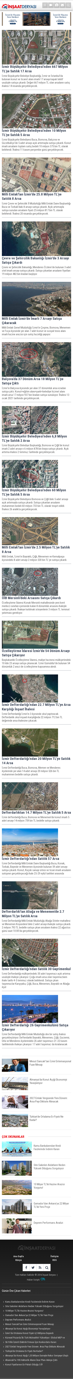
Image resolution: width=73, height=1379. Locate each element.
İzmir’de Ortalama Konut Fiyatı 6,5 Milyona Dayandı (29, 1333)
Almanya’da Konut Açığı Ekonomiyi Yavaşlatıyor (27, 1328)
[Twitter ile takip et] (33, 1267)
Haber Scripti (33, 1279)
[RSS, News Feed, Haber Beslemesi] (39, 1267)
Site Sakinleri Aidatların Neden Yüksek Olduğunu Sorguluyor (34, 1306)
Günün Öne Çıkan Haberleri (16, 1290)
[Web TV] (51, 5)
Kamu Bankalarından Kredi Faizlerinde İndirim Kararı (30, 1301)
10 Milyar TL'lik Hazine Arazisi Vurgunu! (24, 1310)
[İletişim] (62, 5)
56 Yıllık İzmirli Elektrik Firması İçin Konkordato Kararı (30, 1342)
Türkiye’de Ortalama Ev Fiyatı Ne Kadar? (24, 1351)
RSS (54, 1260)
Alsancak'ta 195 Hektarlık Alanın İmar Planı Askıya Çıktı (31, 1360)
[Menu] (45, 5)
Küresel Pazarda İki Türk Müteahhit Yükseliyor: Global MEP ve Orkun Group (33, 1338)
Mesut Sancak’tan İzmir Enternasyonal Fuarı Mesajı (29, 1324)
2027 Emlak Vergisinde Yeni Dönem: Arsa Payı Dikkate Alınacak (35, 1346)
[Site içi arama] (68, 5)
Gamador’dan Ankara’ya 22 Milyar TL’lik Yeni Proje (29, 1315)
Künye (18, 1260)
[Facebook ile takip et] (26, 1267)
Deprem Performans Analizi (18, 1319)
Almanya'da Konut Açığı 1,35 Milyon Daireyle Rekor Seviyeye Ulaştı (36, 1355)
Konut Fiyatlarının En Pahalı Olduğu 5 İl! (24, 1364)
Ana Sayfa (18, 1256)
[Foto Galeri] (57, 5)
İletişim (55, 1256)
